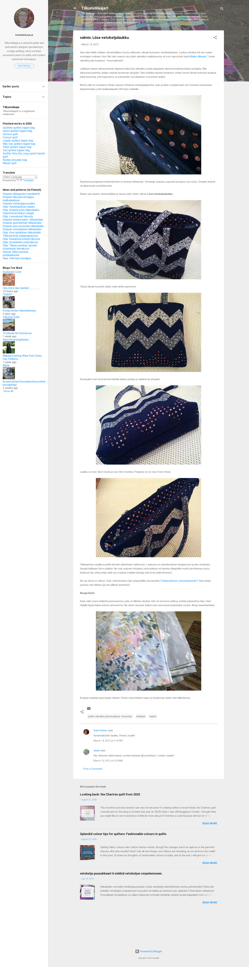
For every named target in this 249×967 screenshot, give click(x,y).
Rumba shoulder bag (15, 160)
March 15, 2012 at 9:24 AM (108, 760)
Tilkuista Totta (11, 317)
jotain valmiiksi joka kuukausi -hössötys (110, 716)
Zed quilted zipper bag (16, 150)
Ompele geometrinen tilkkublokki (22, 222)
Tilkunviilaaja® (95, 8)
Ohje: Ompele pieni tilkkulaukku (21, 210)
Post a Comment (92, 768)
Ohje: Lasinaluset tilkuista (18, 216)
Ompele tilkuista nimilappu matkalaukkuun (18, 198)
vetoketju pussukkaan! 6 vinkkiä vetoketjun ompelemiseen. (121, 873)
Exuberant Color (12, 272)
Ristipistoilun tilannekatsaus (19, 310)
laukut (153, 716)
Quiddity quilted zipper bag (19, 127)
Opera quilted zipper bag (17, 131)
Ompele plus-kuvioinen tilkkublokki (23, 226)
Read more (209, 823)
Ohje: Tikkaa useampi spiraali (20, 245)
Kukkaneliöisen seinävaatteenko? (180, 580)
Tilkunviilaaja (24, 35)
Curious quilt (10, 137)
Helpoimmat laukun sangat (18, 213)
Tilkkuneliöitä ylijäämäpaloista (20, 235)
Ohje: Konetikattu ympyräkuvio (20, 242)
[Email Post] (89, 709)
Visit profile (24, 66)
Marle (6, 365)
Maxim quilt (9, 163)
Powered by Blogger (150, 951)
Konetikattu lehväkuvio (16, 248)
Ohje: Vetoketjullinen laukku (19, 206)
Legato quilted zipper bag (18, 140)
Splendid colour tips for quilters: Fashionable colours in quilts (123, 834)
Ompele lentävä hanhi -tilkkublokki (23, 219)
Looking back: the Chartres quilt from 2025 (110, 794)
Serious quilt (10, 134)
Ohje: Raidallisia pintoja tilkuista (21, 239)
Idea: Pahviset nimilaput (17, 258)
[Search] (222, 9)
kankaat (141, 716)
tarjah (97, 750)
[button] (215, 38)
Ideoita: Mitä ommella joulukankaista (15, 253)
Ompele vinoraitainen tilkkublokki (22, 229)
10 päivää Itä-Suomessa (17, 333)
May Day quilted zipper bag (19, 143)
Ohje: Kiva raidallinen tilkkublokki (22, 232)
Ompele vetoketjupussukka (19, 203)
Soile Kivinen (100, 730)
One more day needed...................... (21, 288)
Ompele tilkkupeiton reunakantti (21, 193)
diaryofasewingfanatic (16, 339)
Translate (28, 180)
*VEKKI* (8, 294)
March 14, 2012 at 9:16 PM (108, 740)
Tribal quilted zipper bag (17, 147)
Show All (8, 391)
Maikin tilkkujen (198, 56)
